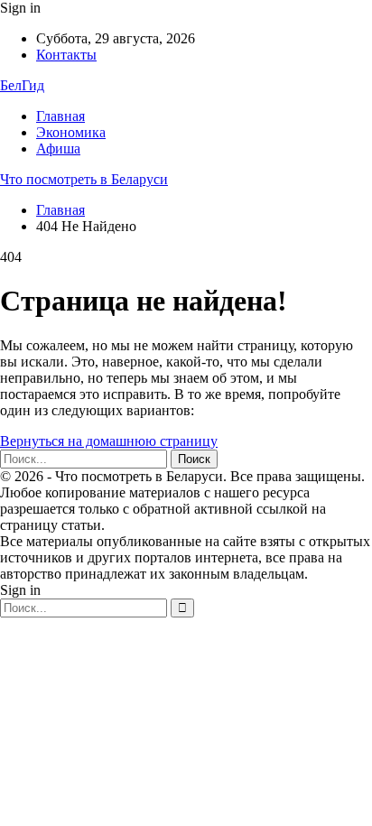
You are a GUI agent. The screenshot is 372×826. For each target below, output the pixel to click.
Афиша (58, 148)
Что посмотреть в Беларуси (84, 179)
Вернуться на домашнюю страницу (109, 441)
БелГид (22, 85)
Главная (60, 116)
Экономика (71, 132)
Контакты (66, 54)
